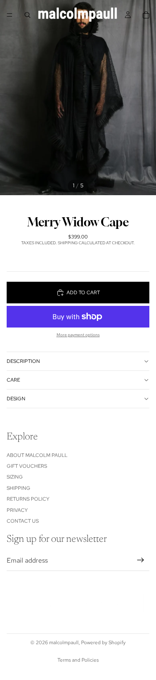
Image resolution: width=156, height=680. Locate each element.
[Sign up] (140, 560)
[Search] (27, 15)
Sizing (15, 477)
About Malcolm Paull (37, 455)
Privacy (17, 510)
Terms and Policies (78, 660)
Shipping (18, 488)
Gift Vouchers (27, 466)
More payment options (78, 335)
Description (23, 361)
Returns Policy (28, 499)
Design (16, 398)
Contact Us (23, 521)
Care (13, 380)
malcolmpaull (64, 642)
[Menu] (9, 15)
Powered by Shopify (103, 642)
